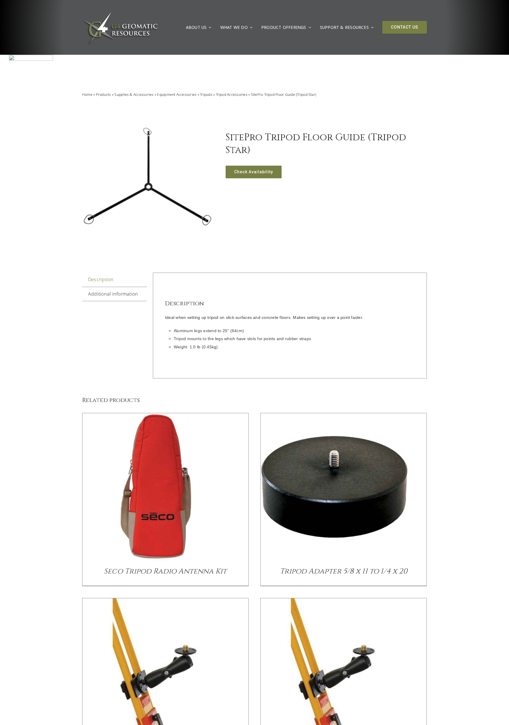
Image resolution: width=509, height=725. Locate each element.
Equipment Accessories (176, 94)
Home (87, 94)
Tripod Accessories (231, 94)
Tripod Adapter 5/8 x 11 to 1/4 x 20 (343, 571)
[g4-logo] (120, 13)
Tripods (206, 94)
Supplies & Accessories (133, 94)
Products (103, 94)
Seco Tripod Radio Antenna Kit (165, 571)
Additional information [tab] (113, 294)
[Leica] (31, 57)
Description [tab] (101, 279)
